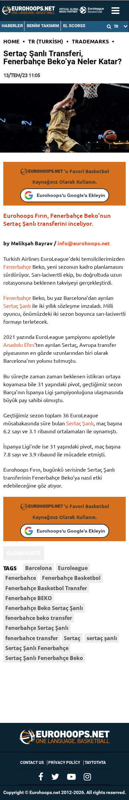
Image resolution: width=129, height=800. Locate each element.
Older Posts (24, 553)
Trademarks (90, 41)
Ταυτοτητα (95, 762)
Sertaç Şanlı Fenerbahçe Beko (44, 658)
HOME (11, 41)
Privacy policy (64, 762)
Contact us (32, 762)
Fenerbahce (20, 578)
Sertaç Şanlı (17, 305)
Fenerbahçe (17, 266)
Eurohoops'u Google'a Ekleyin (71, 195)
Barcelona (38, 568)
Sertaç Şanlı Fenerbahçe (36, 648)
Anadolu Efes (18, 344)
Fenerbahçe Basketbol (71, 578)
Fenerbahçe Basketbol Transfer (46, 588)
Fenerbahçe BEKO (28, 598)
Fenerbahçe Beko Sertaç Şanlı (44, 608)
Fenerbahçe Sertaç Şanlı (36, 628)
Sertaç (72, 638)
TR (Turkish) (45, 41)
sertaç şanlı (102, 638)
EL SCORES (74, 25)
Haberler (12, 25)
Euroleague (73, 568)
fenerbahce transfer (31, 638)
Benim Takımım (43, 25)
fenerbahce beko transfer (38, 618)
